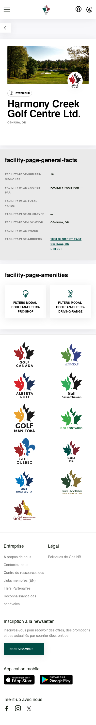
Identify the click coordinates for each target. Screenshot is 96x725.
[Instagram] (18, 708)
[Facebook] (7, 708)
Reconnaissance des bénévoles (20, 599)
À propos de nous (17, 556)
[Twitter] (29, 708)
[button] (24, 649)
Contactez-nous (16, 564)
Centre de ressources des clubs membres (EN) (24, 576)
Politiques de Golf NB (64, 556)
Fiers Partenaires (17, 588)
